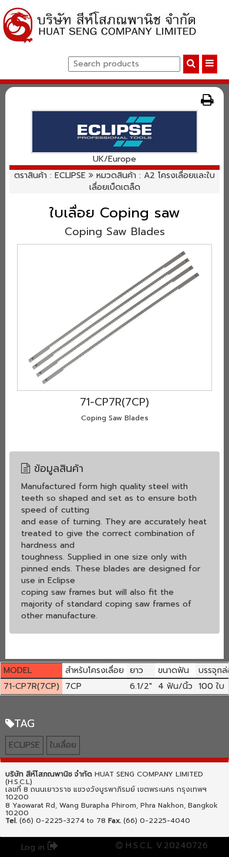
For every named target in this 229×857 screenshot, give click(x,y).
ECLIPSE (70, 175)
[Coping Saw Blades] (114, 317)
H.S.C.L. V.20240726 (165, 845)
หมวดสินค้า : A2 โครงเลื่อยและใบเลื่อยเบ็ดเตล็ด (152, 181)
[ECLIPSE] (114, 131)
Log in (34, 847)
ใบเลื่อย (63, 745)
